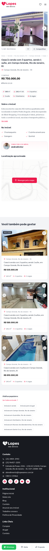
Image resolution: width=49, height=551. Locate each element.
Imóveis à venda (10, 406)
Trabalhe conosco (10, 511)
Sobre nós (6, 497)
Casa (44, 56)
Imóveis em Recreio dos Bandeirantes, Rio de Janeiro (23, 425)
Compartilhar (41, 49)
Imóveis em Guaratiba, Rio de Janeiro (17, 415)
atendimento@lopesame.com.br (19, 472)
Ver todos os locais (9, 400)
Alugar (5, 530)
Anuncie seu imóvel (10, 508)
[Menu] (45, 4)
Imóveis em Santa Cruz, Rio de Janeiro (18, 429)
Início (3, 56)
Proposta (41, 547)
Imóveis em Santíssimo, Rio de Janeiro (18, 420)
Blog (4, 501)
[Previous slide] (4, 243)
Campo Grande (34, 56)
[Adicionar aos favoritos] (44, 233)
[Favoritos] (40, 4)
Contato (6, 504)
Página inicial (8, 493)
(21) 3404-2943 (12, 459)
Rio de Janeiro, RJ (20, 56)
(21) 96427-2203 (13, 462)
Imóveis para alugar (27, 406)
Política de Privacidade (12, 515)
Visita (26, 547)
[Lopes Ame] (10, 444)
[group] (22, 29)
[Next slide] (44, 28)
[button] (24, 44)
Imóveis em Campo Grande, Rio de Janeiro (19, 411)
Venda (9, 56)
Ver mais (4, 121)
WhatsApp (10, 547)
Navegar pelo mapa (26, 180)
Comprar (6, 526)
